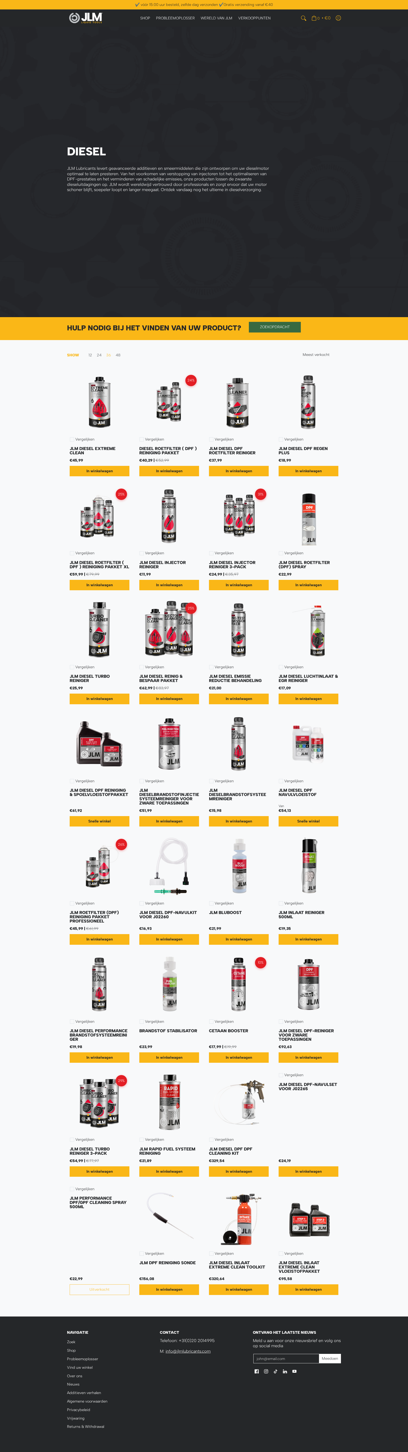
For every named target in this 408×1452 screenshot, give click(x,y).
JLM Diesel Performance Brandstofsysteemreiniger (99, 1035)
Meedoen (330, 1358)
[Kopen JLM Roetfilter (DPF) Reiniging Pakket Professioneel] (99, 866)
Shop (71, 1350)
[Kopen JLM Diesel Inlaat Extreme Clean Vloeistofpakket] (308, 1216)
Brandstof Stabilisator (168, 1030)
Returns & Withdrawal (85, 1426)
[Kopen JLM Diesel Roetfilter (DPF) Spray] (308, 516)
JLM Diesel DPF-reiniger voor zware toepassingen (306, 1035)
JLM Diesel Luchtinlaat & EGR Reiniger (308, 678)
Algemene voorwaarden (87, 1401)
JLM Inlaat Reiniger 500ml (301, 914)
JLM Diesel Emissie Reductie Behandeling (235, 678)
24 (99, 355)
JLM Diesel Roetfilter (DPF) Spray (304, 564)
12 (90, 355)
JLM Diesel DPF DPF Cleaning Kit (230, 1151)
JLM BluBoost (225, 912)
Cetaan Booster (228, 1030)
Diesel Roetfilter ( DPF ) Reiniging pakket (168, 450)
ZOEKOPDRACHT (275, 327)
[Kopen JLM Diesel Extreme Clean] (99, 402)
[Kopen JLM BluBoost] (239, 866)
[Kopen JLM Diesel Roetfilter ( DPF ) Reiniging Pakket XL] (99, 516)
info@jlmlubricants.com (188, 1351)
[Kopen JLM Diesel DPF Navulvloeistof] (308, 744)
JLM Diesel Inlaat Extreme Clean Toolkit (237, 1265)
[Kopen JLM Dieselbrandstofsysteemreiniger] (239, 744)
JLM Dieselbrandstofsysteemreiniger (237, 794)
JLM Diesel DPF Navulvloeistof (298, 792)
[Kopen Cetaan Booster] (239, 985)
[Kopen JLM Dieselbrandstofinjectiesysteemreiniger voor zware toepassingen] (169, 744)
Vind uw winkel (80, 1367)
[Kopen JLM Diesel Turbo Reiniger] (99, 630)
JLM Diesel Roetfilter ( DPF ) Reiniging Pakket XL (99, 564)
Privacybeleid (78, 1410)
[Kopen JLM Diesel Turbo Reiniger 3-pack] (99, 1103)
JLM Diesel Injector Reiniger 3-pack (232, 564)
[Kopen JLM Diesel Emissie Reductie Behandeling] (239, 630)
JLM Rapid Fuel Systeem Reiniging (167, 1151)
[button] (256, 1372)
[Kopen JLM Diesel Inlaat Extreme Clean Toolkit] (239, 1216)
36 (108, 355)
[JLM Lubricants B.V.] (86, 18)
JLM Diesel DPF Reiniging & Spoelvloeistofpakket (99, 792)
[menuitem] (145, 18)
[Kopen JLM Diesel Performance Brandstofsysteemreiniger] (99, 985)
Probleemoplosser (82, 1359)
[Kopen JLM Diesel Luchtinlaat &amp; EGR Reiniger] (308, 630)
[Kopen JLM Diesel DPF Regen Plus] (308, 402)
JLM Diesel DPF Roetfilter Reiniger (232, 450)
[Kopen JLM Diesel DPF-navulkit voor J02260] (169, 866)
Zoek (71, 1342)
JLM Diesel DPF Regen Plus (303, 450)
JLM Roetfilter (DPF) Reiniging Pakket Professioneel (94, 917)
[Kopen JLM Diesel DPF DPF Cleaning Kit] (239, 1103)
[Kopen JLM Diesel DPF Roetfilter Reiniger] (239, 402)
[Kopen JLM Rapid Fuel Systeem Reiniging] (169, 1103)
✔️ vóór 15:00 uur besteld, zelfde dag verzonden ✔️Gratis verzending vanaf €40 (204, 4)
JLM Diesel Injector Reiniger (162, 564)
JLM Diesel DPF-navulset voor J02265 (308, 1086)
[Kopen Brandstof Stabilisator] (169, 985)
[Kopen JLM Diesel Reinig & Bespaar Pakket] (169, 630)
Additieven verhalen (84, 1393)
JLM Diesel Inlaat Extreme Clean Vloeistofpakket (299, 1267)
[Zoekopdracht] (303, 18)
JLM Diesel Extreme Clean (92, 450)
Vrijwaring (76, 1418)
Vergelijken (84, 439)
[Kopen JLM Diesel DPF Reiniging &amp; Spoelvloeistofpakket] (99, 744)
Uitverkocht (99, 1289)
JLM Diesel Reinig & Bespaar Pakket (161, 678)
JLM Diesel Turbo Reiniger (90, 678)
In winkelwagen (99, 471)
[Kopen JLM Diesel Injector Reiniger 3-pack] (239, 516)
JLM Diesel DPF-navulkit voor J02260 (168, 914)
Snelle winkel (99, 821)
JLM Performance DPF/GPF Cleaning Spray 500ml (98, 1202)
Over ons (74, 1376)
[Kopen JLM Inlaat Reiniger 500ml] (308, 866)
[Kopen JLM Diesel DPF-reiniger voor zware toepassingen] (308, 985)
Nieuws (73, 1384)
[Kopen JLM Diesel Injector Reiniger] (169, 516)
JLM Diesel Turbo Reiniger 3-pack (90, 1151)
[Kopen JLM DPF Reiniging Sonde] (169, 1216)
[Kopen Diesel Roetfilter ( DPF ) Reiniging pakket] (169, 402)
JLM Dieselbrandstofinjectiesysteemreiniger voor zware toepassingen (169, 797)
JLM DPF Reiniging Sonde (167, 1262)
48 (118, 355)
